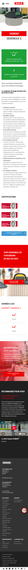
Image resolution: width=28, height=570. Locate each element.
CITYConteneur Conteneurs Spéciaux (5, 505)
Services (4, 535)
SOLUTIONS (5, 498)
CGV (3, 567)
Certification (5, 547)
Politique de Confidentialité (8, 558)
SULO (20, 3)
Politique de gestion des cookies (9, 560)
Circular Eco (5, 545)
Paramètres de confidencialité (9, 562)
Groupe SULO (17, 541)
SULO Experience (18, 543)
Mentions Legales (6, 556)
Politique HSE (5, 564)
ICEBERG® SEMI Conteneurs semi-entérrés (6, 522)
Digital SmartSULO (6, 533)
